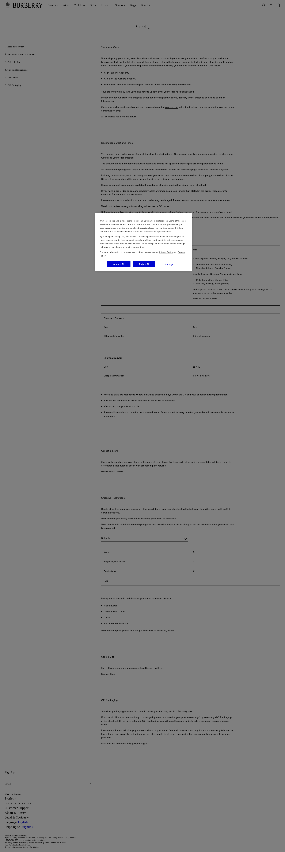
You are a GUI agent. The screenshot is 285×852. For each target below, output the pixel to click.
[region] (143, 242)
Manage (168, 264)
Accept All (119, 264)
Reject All (144, 264)
